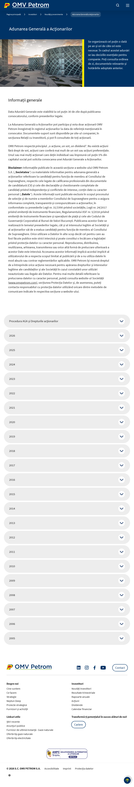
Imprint (67, 768)
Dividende (77, 705)
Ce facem (12, 692)
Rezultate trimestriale (83, 692)
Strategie (11, 696)
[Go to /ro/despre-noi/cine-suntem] (9, 775)
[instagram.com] (87, 668)
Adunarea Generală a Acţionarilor (85, 14)
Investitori (32, 14)
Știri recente (13, 721)
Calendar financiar (82, 709)
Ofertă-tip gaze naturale (20, 734)
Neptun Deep (14, 700)
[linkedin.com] (79, 668)
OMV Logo (9, 4)
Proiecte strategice (17, 705)
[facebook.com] (95, 668)
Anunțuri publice (16, 725)
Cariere (78, 724)
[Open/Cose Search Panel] (118, 5)
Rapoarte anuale (81, 696)
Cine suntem (13, 688)
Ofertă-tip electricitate (19, 738)
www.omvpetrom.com (22, 282)
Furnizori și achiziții (17, 709)
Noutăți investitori (81, 688)
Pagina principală (14, 14)
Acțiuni (75, 700)
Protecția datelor (84, 768)
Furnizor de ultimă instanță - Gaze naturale (30, 729)
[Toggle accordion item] (121, 321)
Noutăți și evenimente (54, 14)
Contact (120, 668)
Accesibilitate (51, 768)
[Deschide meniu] (128, 5)
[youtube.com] (103, 668)
